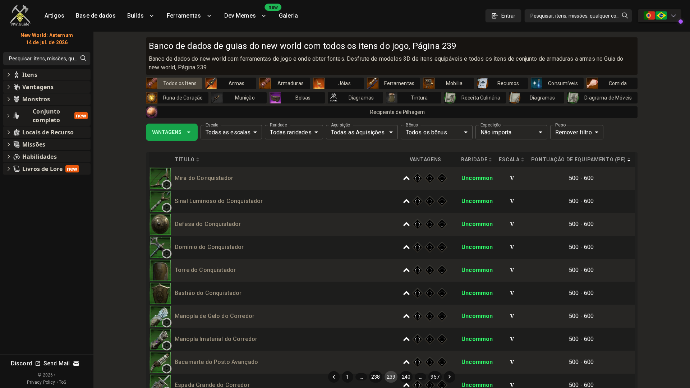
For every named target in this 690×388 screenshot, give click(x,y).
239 (391, 377)
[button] (166, 184)
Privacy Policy (41, 382)
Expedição (490, 125)
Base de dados (96, 15)
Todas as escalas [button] (228, 132)
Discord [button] (21, 363)
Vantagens (166, 132)
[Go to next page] (449, 377)
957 (435, 377)
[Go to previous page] (334, 377)
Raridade (278, 125)
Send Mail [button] (56, 363)
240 (406, 377)
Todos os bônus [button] (426, 132)
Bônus (412, 125)
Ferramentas (184, 15)
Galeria (288, 15)
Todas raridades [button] (290, 132)
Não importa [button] (496, 132)
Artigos (54, 15)
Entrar (508, 16)
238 (375, 377)
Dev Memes (248, 13)
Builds (135, 15)
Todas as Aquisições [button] (358, 132)
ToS (62, 382)
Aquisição (340, 125)
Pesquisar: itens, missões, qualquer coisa (576, 16)
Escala (212, 125)
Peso (560, 125)
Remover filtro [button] (573, 132)
